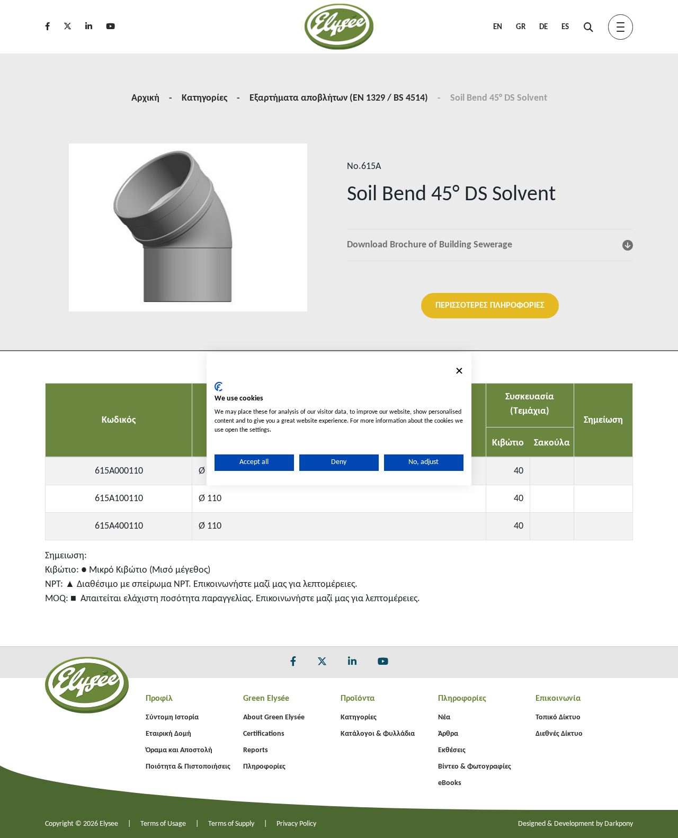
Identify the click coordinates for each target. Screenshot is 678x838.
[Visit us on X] (73, 27)
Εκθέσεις (452, 750)
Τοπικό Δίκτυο (558, 717)
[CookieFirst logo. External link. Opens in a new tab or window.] (218, 386)
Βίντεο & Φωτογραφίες (474, 767)
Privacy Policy (296, 824)
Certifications (263, 734)
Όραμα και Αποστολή (179, 750)
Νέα (444, 717)
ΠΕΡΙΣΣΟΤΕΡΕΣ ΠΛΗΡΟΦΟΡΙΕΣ (490, 305)
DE (543, 27)
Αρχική (145, 98)
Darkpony (618, 824)
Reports (255, 750)
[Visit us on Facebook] (53, 27)
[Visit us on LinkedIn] (94, 27)
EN (497, 27)
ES (565, 27)
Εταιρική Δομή (168, 734)
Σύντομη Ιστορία (172, 717)
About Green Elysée (274, 717)
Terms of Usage (163, 824)
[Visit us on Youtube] (116, 27)
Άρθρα (448, 734)
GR (520, 27)
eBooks (449, 783)
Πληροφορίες (264, 767)
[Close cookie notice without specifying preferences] (459, 371)
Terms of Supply (231, 824)
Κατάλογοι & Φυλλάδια (378, 734)
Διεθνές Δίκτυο (559, 734)
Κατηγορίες (204, 98)
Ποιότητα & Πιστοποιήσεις (188, 767)
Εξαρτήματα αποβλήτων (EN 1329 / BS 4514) (338, 98)
